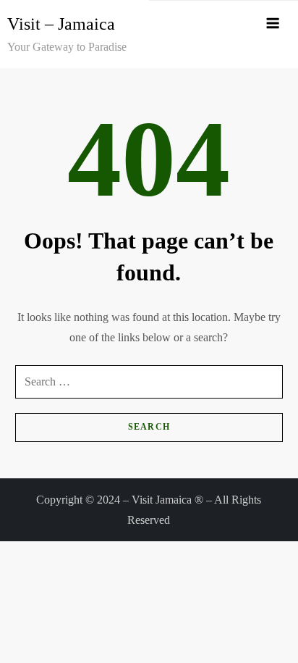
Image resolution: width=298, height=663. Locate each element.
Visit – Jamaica (61, 23)
